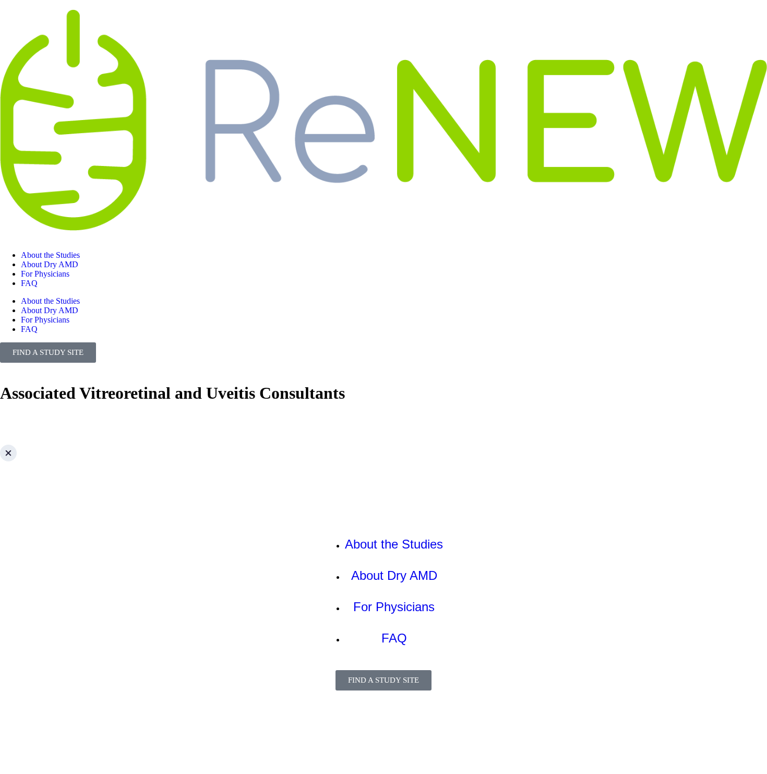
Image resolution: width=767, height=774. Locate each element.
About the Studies (50, 255)
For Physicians (45, 273)
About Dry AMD (49, 264)
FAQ (29, 283)
